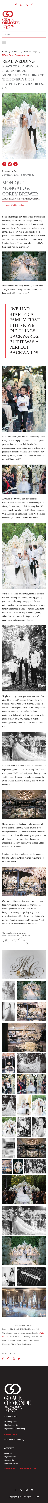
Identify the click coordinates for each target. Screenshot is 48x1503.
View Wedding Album (15, 204)
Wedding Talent (10, 1421)
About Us (8, 1453)
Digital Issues (10, 1456)
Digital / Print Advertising (14, 1429)
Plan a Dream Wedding (14, 1439)
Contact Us (9, 1460)
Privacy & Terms (11, 1464)
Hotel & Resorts (11, 1425)
